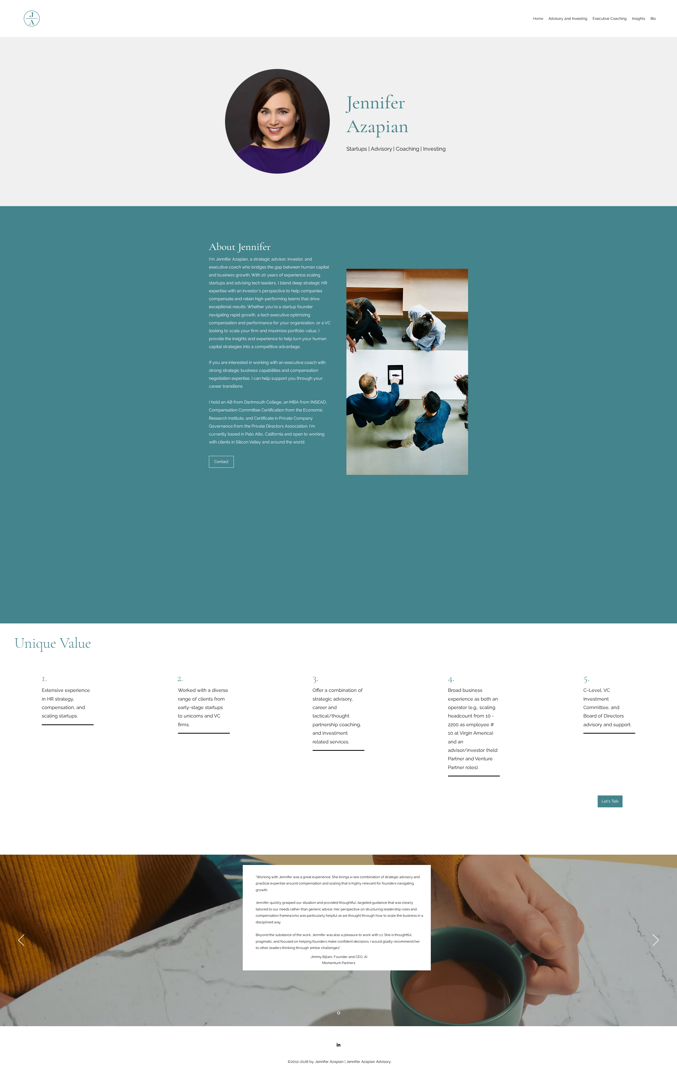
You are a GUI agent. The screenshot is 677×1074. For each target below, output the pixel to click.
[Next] (656, 940)
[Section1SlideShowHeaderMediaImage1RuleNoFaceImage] (338, 1012)
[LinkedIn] (338, 1044)
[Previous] (21, 940)
